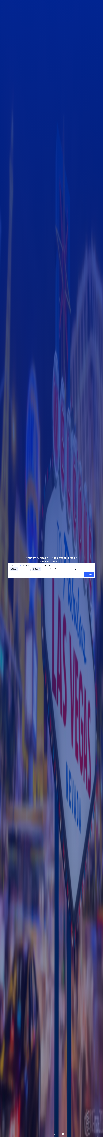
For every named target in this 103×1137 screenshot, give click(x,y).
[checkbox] (49, 565)
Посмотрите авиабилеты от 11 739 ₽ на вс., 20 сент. (50, 561)
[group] (19, 569)
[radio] (14, 565)
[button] (87, 2)
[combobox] (19, 569)
